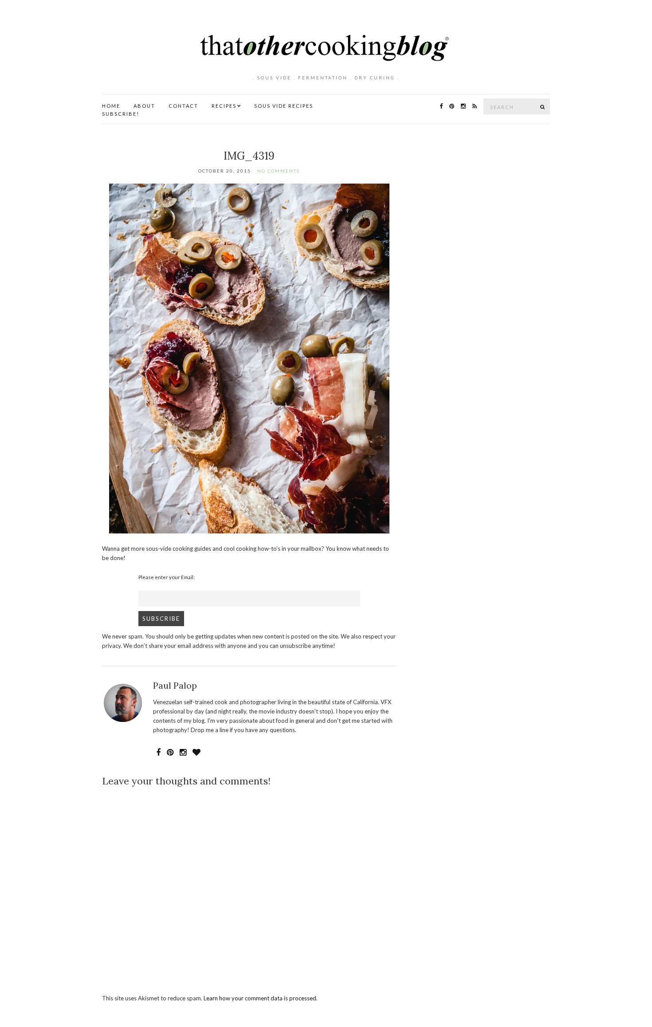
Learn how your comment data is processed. (261, 998)
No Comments (278, 170)
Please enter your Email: (166, 577)
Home (111, 106)
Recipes (224, 106)
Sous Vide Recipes (283, 106)
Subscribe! (120, 114)
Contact (183, 106)
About (144, 106)
